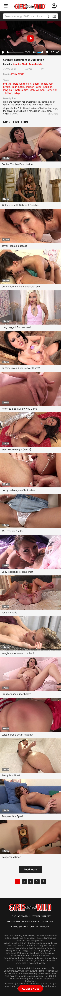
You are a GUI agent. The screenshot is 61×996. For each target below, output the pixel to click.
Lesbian (47, 86)
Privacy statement (43, 921)
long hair (8, 89)
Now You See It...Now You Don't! (19, 408)
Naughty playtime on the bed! (18, 653)
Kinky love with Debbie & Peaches (20, 205)
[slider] (15, 52)
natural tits (21, 89)
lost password (19, 916)
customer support (40, 916)
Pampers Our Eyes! (12, 816)
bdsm (36, 83)
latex (38, 86)
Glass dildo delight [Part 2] (16, 449)
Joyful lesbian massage (14, 245)
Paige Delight (35, 64)
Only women (37, 89)
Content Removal (40, 926)
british (6, 86)
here (12, 976)
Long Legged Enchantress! (16, 327)
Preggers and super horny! (16, 693)
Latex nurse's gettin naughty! (17, 734)
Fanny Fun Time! (11, 775)
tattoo (8, 93)
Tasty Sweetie (9, 612)
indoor (30, 86)
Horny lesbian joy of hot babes (18, 490)
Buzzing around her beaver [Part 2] (21, 368)
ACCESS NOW (30, 988)
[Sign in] (55, 6)
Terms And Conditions (19, 921)
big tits (7, 83)
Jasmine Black (20, 64)
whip (17, 93)
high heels (18, 86)
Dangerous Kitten (11, 857)
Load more (30, 869)
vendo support (19, 926)
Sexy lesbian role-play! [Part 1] (19, 571)
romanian (51, 89)
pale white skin (22, 83)
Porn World (17, 73)
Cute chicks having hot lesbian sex (21, 286)
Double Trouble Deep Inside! (17, 164)
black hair (47, 83)
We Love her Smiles (12, 531)
